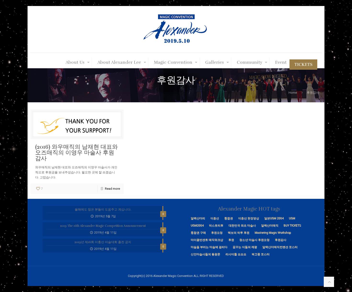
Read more (112, 188)
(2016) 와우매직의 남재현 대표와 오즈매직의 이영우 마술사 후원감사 (76, 152)
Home (293, 92)
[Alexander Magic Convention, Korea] (176, 29)
